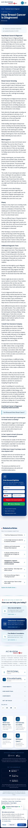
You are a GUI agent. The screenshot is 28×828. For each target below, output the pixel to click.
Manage (4, 824)
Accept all (21, 824)
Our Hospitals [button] (8, 691)
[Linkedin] (15, 707)
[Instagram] (7, 707)
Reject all (12, 824)
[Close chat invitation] (21, 806)
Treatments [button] (7, 686)
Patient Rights (13, 803)
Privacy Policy (4, 801)
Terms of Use (11, 801)
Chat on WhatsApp (15, 504)
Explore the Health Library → (9, 587)
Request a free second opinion (14, 500)
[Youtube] (11, 707)
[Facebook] (3, 707)
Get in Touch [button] (7, 700)
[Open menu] (25, 3)
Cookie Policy (18, 801)
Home (2, 9)
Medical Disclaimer (5, 803)
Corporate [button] (7, 696)
